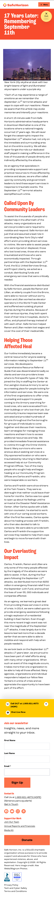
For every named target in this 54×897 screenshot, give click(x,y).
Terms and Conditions (15, 891)
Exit (46, 16)
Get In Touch (11, 804)
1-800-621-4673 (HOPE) (28, 797)
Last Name (9, 753)
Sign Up (17, 783)
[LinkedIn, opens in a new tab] (23, 811)
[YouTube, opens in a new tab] (12, 811)
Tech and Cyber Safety (15, 888)
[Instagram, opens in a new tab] (18, 811)
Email (7, 766)
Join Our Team (11, 822)
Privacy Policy (11, 885)
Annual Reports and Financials (19, 826)
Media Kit (9, 830)
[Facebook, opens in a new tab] (6, 811)
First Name (9, 740)
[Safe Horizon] (15, 5)
